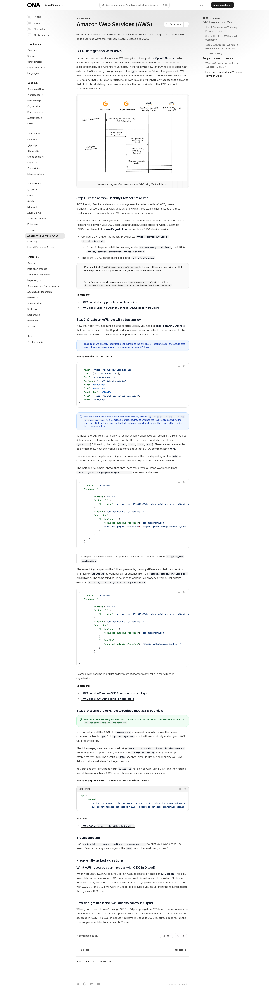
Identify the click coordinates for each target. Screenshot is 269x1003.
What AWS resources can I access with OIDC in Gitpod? (223, 65)
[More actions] (186, 24)
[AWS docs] (107, 825)
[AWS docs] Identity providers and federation (109, 302)
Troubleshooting (213, 53)
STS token (167, 873)
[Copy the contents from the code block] (184, 366)
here (172, 448)
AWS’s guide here (117, 229)
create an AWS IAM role (170, 325)
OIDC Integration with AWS (217, 22)
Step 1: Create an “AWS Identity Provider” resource (221, 29)
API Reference (41, 35)
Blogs (37, 23)
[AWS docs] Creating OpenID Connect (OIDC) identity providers (120, 307)
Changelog (40, 29)
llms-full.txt (105, 961)
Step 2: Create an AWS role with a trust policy (223, 38)
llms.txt (94, 961)
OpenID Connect (165, 58)
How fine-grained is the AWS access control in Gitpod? (224, 74)
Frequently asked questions (218, 58)
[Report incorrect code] (179, 366)
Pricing (37, 16)
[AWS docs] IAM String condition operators (107, 698)
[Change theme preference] (239, 4)
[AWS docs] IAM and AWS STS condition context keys (114, 693)
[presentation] (133, 513)
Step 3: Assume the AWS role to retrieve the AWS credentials (221, 46)
